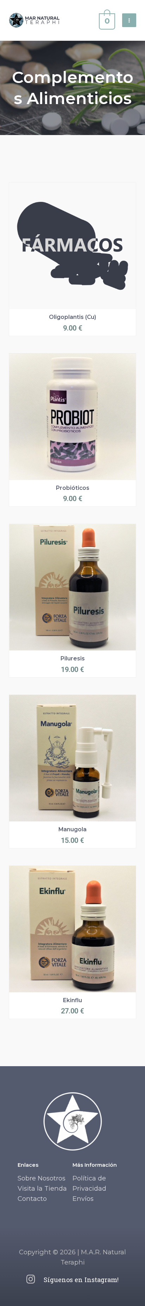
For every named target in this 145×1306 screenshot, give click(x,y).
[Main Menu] (129, 20)
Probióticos (72, 488)
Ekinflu (72, 1000)
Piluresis (73, 658)
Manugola (72, 829)
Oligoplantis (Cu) (72, 317)
